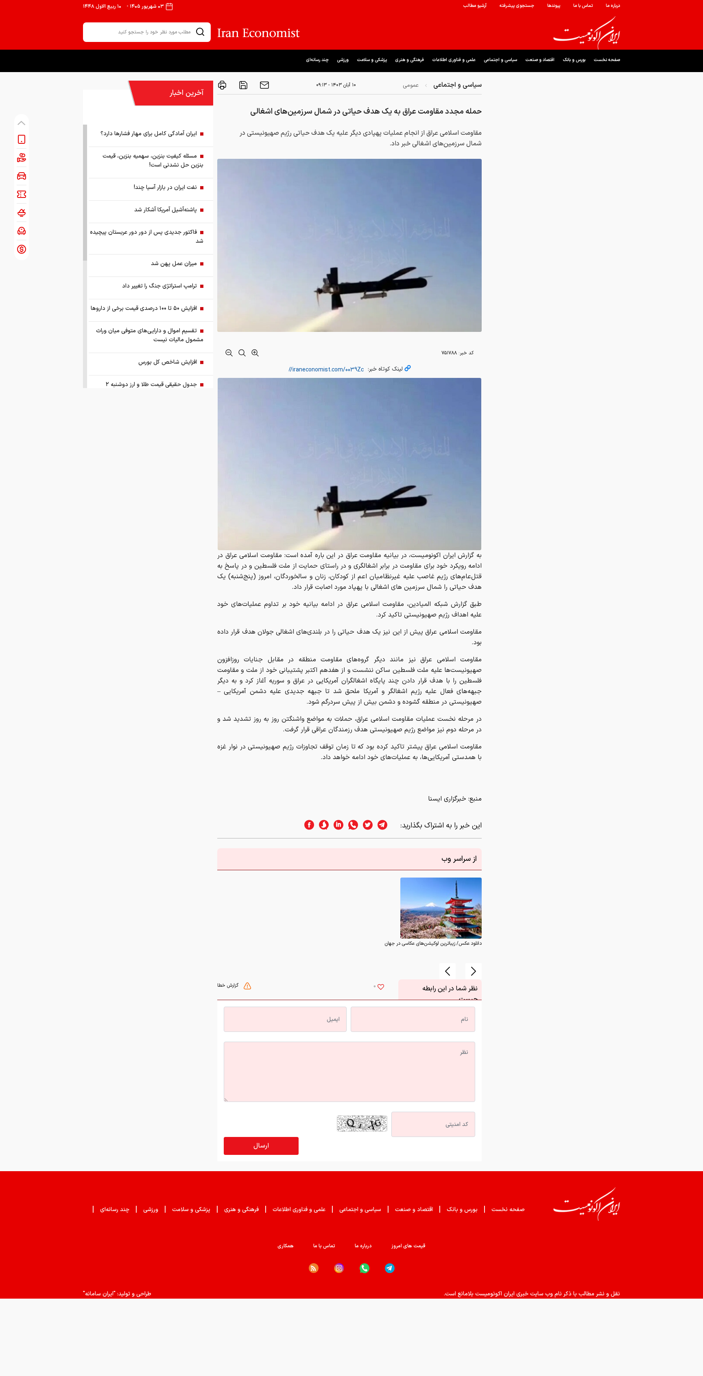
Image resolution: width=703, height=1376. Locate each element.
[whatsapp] (350, 826)
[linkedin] (336, 826)
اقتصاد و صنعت (540, 60)
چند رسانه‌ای (317, 60)
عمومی (411, 85)
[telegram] (386, 826)
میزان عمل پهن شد (174, 263)
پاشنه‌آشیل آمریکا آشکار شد (165, 210)
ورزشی (343, 60)
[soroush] (321, 826)
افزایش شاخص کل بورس (167, 362)
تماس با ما (583, 5)
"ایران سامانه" (99, 1294)
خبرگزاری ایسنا (447, 799)
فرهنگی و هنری (409, 60)
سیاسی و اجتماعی (500, 60)
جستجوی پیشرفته (517, 5)
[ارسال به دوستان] (263, 85)
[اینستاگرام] (339, 1268)
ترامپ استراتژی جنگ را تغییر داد (159, 286)
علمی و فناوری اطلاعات (454, 60)
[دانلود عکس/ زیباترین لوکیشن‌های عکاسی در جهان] (441, 908)
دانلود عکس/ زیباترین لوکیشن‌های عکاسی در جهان (433, 943)
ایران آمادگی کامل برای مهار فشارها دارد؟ (148, 133)
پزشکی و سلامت (372, 60)
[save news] (242, 85)
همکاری (285, 1246)
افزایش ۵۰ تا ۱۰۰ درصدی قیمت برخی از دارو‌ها (144, 308)
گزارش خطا (228, 985)
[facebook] (306, 826)
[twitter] (365, 826)
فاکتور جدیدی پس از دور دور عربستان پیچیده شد (146, 237)
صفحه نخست (607, 60)
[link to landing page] (586, 33)
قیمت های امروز (408, 1246)
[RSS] (314, 1268)
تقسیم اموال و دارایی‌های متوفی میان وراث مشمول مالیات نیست (149, 335)
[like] (381, 988)
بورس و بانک (574, 60)
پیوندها (553, 5)
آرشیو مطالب (475, 5)
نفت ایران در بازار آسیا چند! (165, 187)
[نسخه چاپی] (222, 85)
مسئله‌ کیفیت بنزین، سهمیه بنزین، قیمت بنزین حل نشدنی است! (153, 160)
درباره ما (613, 5)
